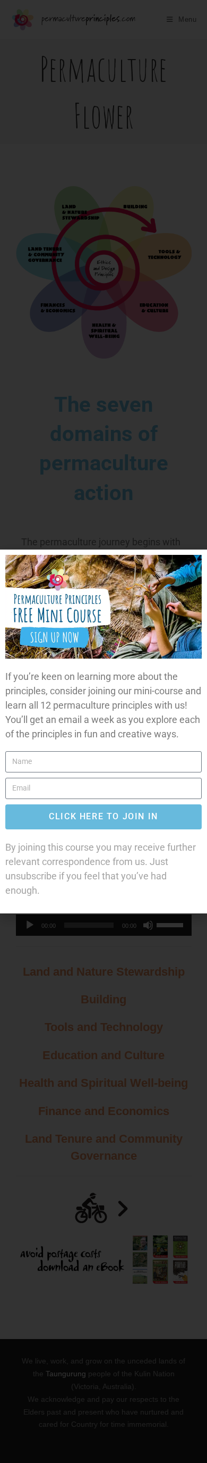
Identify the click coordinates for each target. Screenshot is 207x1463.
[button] (192, 564)
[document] (103, 731)
